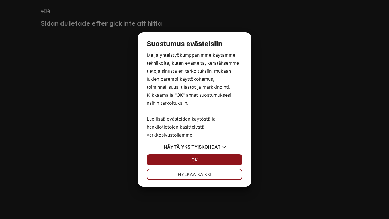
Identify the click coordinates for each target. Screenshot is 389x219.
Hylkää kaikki (194, 174)
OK (194, 160)
